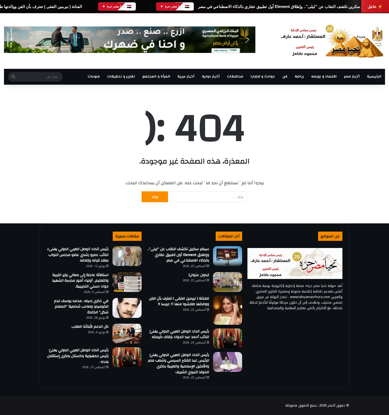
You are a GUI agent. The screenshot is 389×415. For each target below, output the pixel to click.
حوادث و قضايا (263, 77)
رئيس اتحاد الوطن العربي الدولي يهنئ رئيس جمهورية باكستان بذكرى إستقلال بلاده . (77, 356)
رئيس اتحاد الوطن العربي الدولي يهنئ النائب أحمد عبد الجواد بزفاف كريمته (179, 334)
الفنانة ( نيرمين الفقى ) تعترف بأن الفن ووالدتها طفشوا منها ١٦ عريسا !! (179, 301)
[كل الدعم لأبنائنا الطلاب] (127, 334)
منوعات (94, 77)
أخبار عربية (186, 77)
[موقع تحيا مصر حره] (332, 41)
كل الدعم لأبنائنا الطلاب (89, 326)
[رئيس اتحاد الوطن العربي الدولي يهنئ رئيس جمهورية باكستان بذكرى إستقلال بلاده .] (127, 357)
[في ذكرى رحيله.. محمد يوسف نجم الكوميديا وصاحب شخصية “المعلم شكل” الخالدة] (127, 308)
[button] (12, 39)
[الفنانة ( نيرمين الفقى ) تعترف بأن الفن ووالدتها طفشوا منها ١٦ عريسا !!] (227, 310)
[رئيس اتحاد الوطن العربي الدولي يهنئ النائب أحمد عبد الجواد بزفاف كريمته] (227, 338)
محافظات (235, 77)
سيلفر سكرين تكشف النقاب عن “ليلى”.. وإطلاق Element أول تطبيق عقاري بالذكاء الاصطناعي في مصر (285, 6)
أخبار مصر (352, 77)
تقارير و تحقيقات (121, 77)
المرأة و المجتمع (156, 77)
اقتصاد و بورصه (324, 77)
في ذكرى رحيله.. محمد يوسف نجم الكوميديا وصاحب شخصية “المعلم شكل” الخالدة (81, 306)
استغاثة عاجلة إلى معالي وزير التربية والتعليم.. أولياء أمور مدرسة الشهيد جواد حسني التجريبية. (80, 281)
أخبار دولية (211, 77)
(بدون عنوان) (199, 275)
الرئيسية (374, 77)
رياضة (299, 77)
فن (284, 77)
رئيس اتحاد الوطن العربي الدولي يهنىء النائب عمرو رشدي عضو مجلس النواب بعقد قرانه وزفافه (77, 255)
